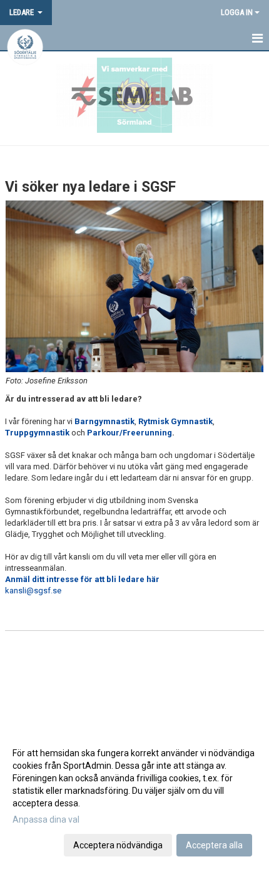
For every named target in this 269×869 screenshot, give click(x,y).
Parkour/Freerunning (129, 432)
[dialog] (134, 798)
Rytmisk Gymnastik (175, 421)
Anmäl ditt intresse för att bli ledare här (82, 579)
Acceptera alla (214, 845)
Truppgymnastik (37, 432)
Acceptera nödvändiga (118, 845)
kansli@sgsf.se (33, 590)
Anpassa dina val (46, 819)
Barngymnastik (104, 421)
